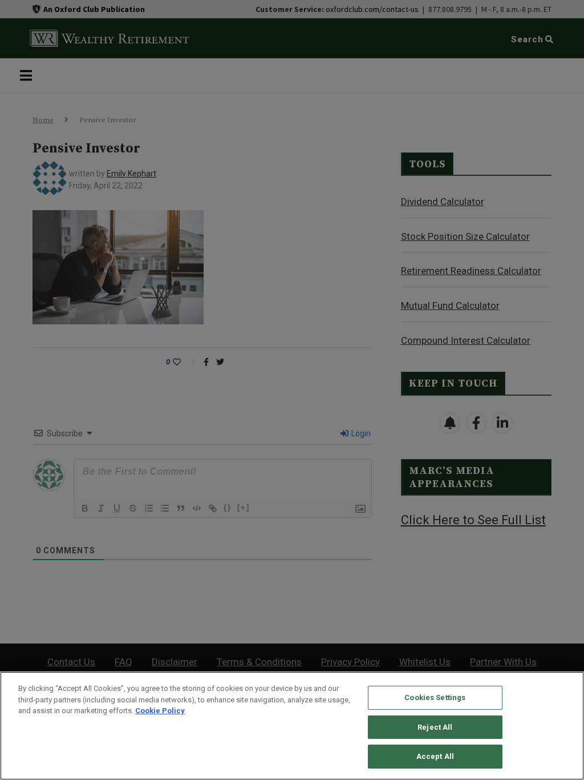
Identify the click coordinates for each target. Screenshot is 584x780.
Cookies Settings (434, 697)
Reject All (434, 727)
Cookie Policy (160, 710)
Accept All (435, 756)
